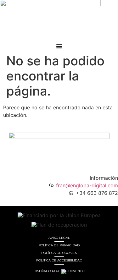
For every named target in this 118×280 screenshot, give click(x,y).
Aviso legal (59, 238)
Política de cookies (59, 253)
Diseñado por (47, 271)
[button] (59, 46)
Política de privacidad (59, 245)
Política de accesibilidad (59, 260)
